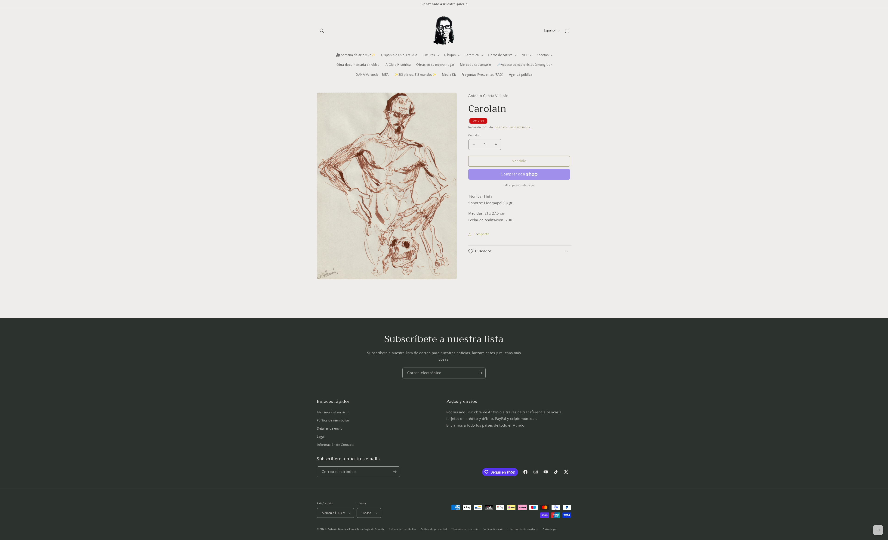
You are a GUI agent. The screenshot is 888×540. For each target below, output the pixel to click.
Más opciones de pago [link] (519, 185)
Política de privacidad (433, 529)
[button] (322, 31)
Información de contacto (523, 529)
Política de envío (493, 529)
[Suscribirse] (480, 373)
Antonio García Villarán (342, 529)
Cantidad (474, 135)
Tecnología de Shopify (370, 529)
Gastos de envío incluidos (512, 127)
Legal (321, 437)
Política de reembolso (333, 420)
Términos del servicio (333, 412)
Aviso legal (550, 529)
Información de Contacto (336, 445)
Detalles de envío (329, 429)
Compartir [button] (481, 234)
